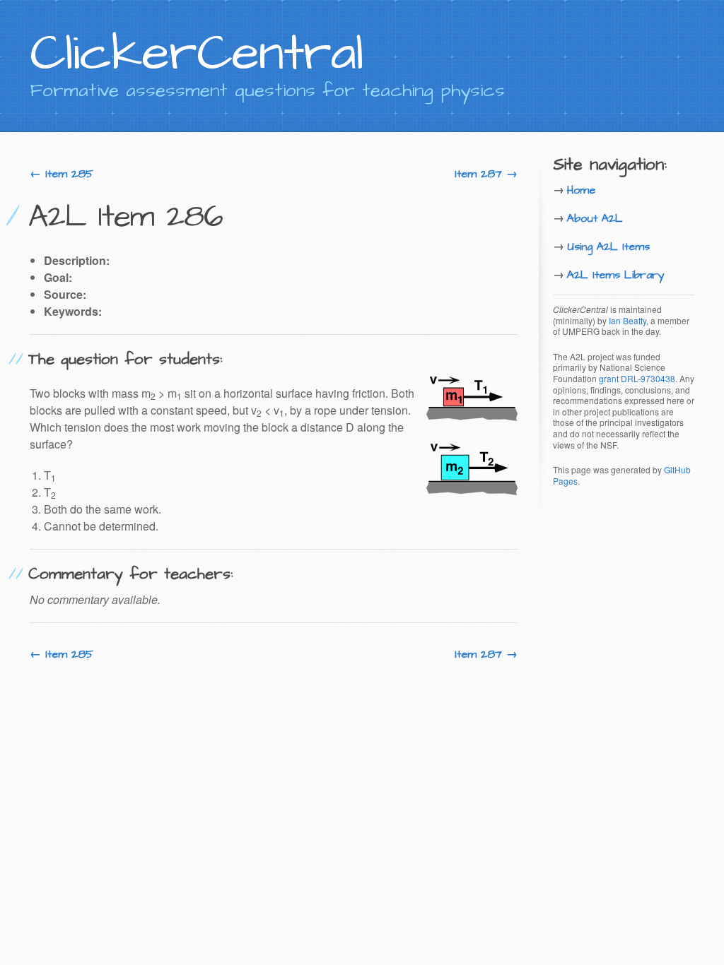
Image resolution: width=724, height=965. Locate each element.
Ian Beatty (627, 320)
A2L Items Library (616, 275)
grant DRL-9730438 (637, 378)
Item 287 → (486, 174)
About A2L (595, 218)
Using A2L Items (608, 246)
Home (581, 190)
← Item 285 (61, 174)
